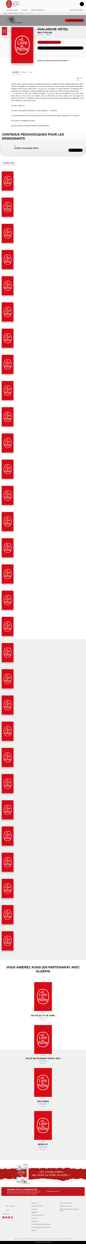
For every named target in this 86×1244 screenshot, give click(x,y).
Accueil (5, 13)
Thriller (21, 13)
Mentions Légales (19, 1238)
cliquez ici (34, 1193)
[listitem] (3, 1217)
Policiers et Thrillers (13, 13)
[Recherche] (82, 4)
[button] (74, 20)
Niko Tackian (44, 32)
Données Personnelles (52, 1238)
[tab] (4, 10)
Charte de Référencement (65, 1238)
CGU (25, 1238)
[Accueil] (9, 4)
